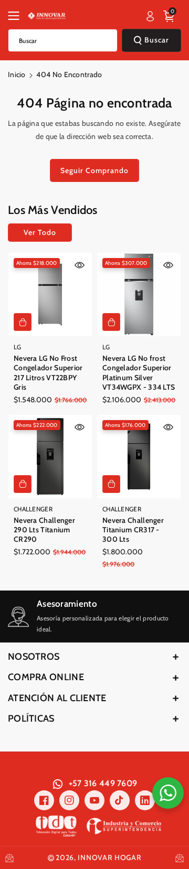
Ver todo (40, 232)
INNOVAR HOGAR (109, 857)
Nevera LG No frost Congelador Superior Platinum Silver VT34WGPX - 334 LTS (138, 372)
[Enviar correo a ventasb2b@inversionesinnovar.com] (9, 858)
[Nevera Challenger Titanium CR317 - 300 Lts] (139, 456)
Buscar (156, 40)
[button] (17, 16)
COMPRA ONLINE (46, 677)
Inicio (17, 74)
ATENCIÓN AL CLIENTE (57, 698)
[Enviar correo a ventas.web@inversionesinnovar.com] (179, 858)
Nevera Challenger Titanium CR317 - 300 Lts (133, 530)
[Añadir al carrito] (23, 322)
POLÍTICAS (31, 718)
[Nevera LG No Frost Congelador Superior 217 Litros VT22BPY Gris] (50, 294)
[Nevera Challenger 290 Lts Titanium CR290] (50, 456)
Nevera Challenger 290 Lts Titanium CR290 (44, 530)
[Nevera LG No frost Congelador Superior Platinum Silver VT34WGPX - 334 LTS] (139, 294)
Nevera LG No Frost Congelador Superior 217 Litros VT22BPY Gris (48, 372)
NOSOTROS (33, 656)
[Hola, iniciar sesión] (150, 16)
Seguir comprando (94, 170)
